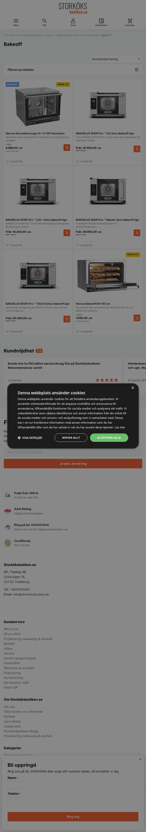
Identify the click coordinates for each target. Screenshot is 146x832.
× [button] (132, 388)
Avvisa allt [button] (71, 437)
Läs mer (120, 427)
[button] (30, 438)
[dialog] (73, 416)
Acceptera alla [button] (109, 437)
